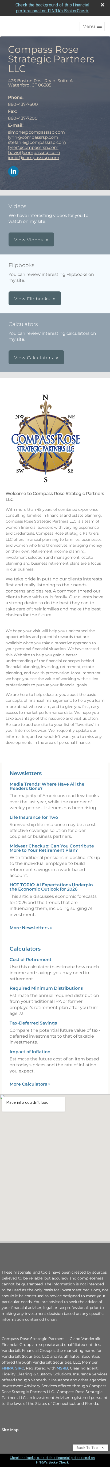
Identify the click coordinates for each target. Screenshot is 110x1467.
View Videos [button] (28, 239)
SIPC (19, 1368)
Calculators (25, 949)
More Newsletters (31, 927)
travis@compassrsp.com (34, 152)
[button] (92, 26)
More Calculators (30, 1084)
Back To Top (87, 1448)
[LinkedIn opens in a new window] (13, 172)
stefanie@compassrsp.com (37, 142)
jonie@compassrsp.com (33, 157)
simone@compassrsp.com (36, 132)
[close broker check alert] (102, 5)
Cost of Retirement (31, 959)
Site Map (10, 1429)
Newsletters (26, 773)
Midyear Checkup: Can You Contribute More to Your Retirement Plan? (52, 848)
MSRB (62, 1368)
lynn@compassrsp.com (33, 137)
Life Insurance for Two (34, 817)
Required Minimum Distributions (46, 988)
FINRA (7, 1368)
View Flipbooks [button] (32, 298)
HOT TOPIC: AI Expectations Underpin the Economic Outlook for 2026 (51, 887)
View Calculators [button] (33, 357)
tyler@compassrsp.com (33, 147)
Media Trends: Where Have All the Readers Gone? (47, 786)
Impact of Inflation (30, 1051)
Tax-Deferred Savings (33, 1023)
